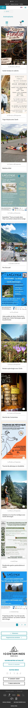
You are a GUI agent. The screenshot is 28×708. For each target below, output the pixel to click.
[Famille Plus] (11, 698)
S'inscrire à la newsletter (14, 664)
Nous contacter (14, 683)
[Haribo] (18, 695)
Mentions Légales (10, 691)
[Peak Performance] (9, 695)
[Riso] (14, 695)
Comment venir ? (14, 679)
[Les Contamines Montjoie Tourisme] (14, 652)
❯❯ (25, 625)
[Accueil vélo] (16, 698)
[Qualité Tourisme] (23, 695)
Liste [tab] (7, 25)
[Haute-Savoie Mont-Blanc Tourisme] (5, 695)
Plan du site (19, 691)
